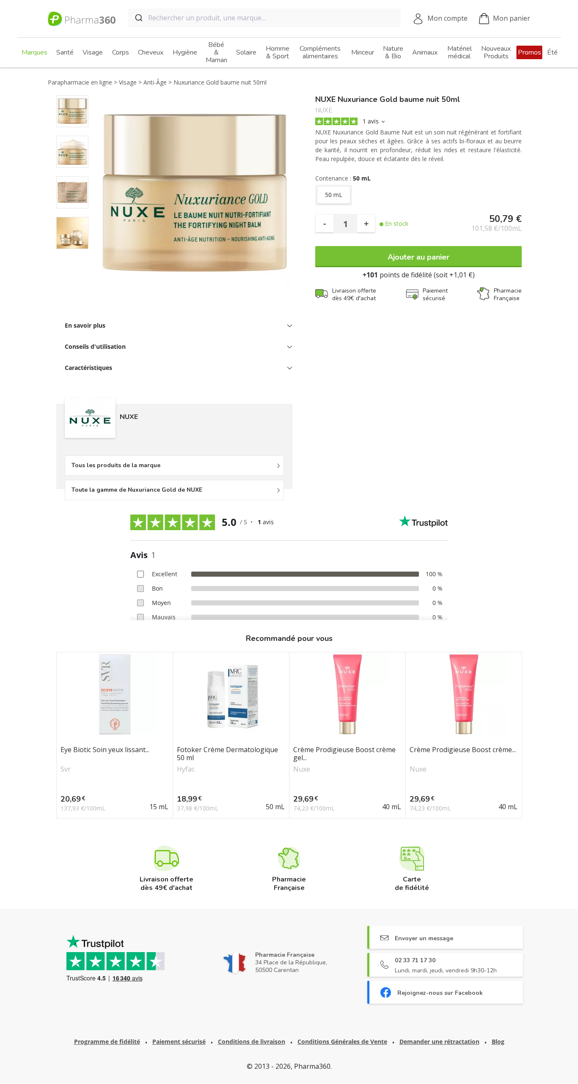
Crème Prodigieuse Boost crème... (463, 750)
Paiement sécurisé (179, 1041)
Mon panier (511, 18)
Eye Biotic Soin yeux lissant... (105, 750)
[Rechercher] (138, 17)
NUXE (323, 110)
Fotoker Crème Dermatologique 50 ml (227, 754)
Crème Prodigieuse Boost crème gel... (344, 754)
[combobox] (264, 17)
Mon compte (447, 18)
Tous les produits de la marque (116, 465)
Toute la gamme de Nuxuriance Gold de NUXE (137, 490)
